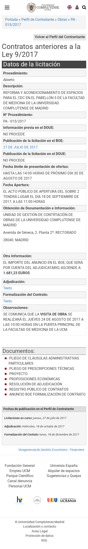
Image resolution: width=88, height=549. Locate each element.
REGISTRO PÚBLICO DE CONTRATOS (39, 389)
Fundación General (20, 465)
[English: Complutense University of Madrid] (69, 7)
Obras (62, 19)
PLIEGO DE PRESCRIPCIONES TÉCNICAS (41, 368)
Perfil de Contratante (37, 19)
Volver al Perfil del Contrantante (60, 37)
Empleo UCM (19, 471)
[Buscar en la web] (84, 7)
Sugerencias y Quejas (64, 476)
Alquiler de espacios (64, 471)
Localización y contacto (39, 526)
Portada (11, 19)
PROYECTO (18, 374)
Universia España (64, 465)
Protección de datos (39, 536)
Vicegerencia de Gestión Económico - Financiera (51, 450)
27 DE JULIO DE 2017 (20, 147)
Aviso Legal (40, 531)
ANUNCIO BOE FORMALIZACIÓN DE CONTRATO (47, 394)
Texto (7, 288)
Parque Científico (19, 476)
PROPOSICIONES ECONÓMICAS (34, 379)
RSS (44, 540)
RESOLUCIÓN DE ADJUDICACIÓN (35, 384)
